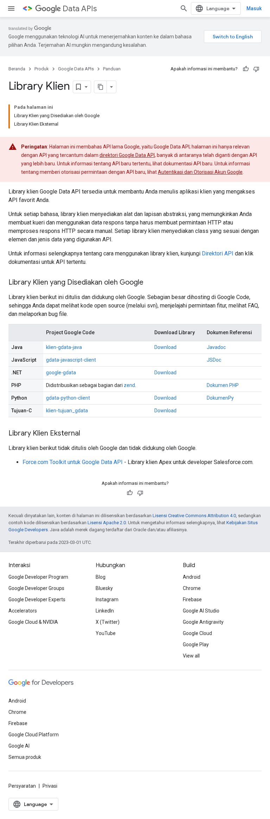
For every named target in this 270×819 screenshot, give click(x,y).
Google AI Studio (201, 611)
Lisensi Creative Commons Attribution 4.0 (194, 515)
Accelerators (22, 611)
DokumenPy (220, 398)
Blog (100, 577)
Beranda (16, 68)
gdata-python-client (68, 398)
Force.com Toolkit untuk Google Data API (72, 462)
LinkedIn (105, 611)
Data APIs (80, 8)
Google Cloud (197, 633)
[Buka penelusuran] (184, 8)
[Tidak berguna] (256, 69)
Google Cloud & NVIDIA (33, 622)
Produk (41, 68)
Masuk (254, 8)
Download (165, 347)
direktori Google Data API (127, 155)
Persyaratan (22, 786)
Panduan (112, 68)
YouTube (106, 633)
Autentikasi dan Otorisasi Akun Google (200, 172)
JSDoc (214, 360)
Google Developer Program (38, 577)
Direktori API (217, 253)
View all (191, 656)
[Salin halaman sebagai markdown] (100, 87)
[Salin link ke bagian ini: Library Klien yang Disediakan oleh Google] (150, 283)
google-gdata (61, 372)
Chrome (192, 588)
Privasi (50, 786)
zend (129, 385)
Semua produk (24, 757)
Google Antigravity (203, 622)
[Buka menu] (11, 8)
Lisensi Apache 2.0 (107, 522)
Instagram (107, 599)
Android (191, 577)
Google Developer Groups (36, 588)
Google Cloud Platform (33, 734)
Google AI (19, 746)
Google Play (196, 644)
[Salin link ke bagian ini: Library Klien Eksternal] (87, 434)
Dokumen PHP (223, 385)
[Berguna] (245, 69)
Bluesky (104, 588)
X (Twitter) (108, 622)
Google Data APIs (76, 68)
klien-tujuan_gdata (67, 410)
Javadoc (216, 347)
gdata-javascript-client (71, 360)
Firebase (192, 599)
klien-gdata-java (64, 347)
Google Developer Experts (36, 599)
